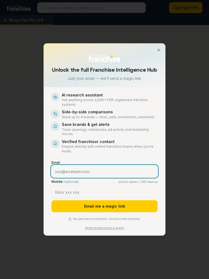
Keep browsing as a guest (104, 228)
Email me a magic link (104, 206)
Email (55, 162)
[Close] (158, 50)
